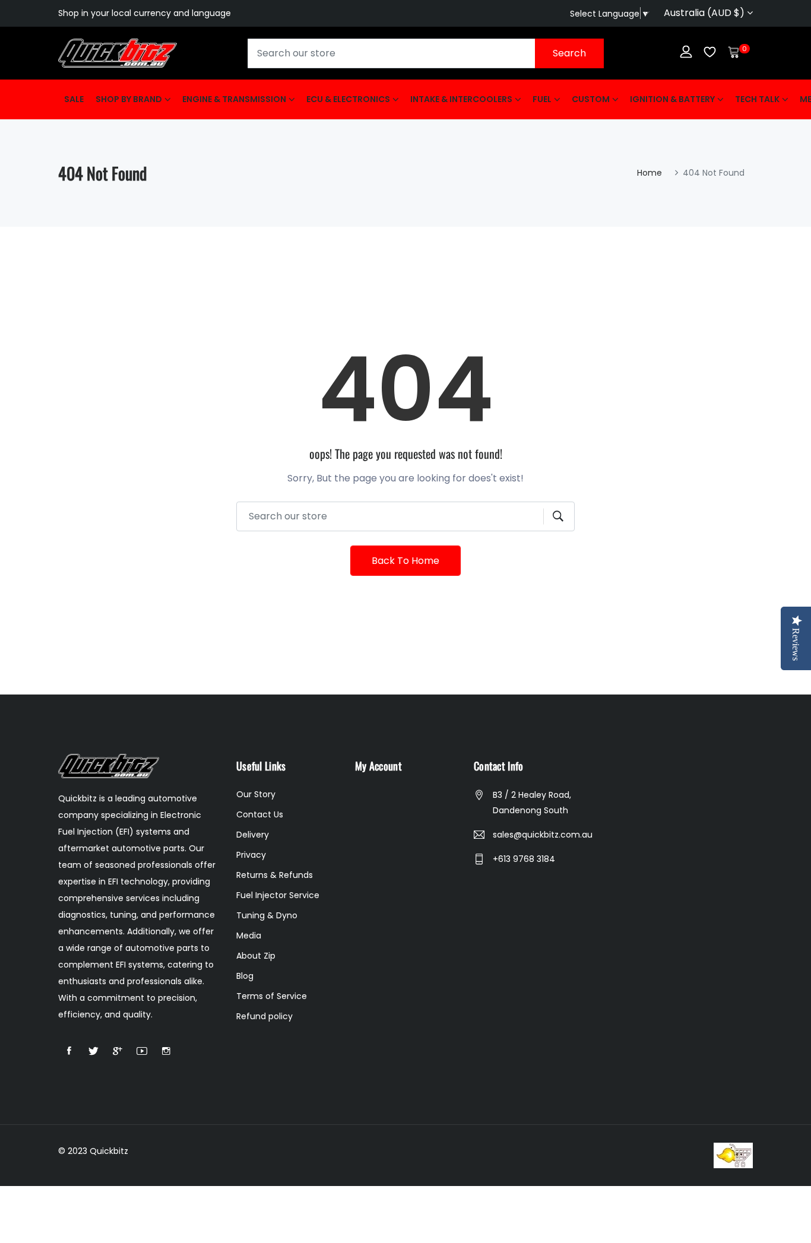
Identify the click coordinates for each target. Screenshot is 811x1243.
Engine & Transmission (234, 99)
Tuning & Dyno (266, 915)
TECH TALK (757, 99)
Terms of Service (271, 996)
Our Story (255, 794)
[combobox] (426, 53)
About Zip (255, 956)
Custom (591, 99)
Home (649, 173)
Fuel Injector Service (277, 895)
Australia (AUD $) (705, 13)
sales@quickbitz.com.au (543, 835)
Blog (245, 976)
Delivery (252, 835)
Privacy (251, 855)
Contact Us (259, 814)
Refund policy (264, 1016)
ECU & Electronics (348, 99)
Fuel (542, 99)
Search (569, 53)
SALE (74, 99)
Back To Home (405, 560)
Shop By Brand (129, 99)
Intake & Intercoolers (461, 99)
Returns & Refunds (274, 875)
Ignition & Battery (672, 99)
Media (248, 935)
